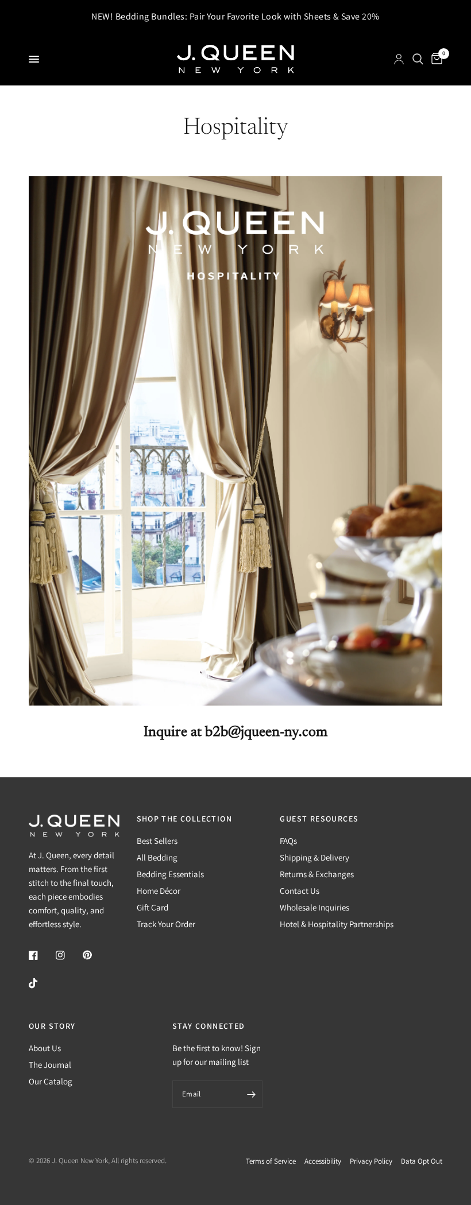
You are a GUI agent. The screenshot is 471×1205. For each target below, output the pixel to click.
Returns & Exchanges (317, 874)
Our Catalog (50, 1081)
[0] (434, 59)
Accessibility (322, 1161)
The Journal (50, 1064)
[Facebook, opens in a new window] (41, 955)
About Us (45, 1048)
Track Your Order (166, 924)
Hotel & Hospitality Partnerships (336, 924)
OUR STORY (52, 1026)
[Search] (417, 59)
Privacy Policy (371, 1161)
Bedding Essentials (170, 874)
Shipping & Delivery (314, 857)
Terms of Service (271, 1161)
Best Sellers (157, 840)
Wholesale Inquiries (314, 907)
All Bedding (157, 857)
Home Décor (158, 890)
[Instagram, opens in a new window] (68, 955)
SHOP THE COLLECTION (185, 819)
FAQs (288, 840)
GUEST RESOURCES (319, 819)
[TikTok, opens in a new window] (41, 983)
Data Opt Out (421, 1161)
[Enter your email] (251, 1094)
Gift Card (152, 907)
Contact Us (299, 890)
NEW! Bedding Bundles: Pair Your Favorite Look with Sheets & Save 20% (235, 16)
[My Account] (398, 59)
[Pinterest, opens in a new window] (95, 955)
